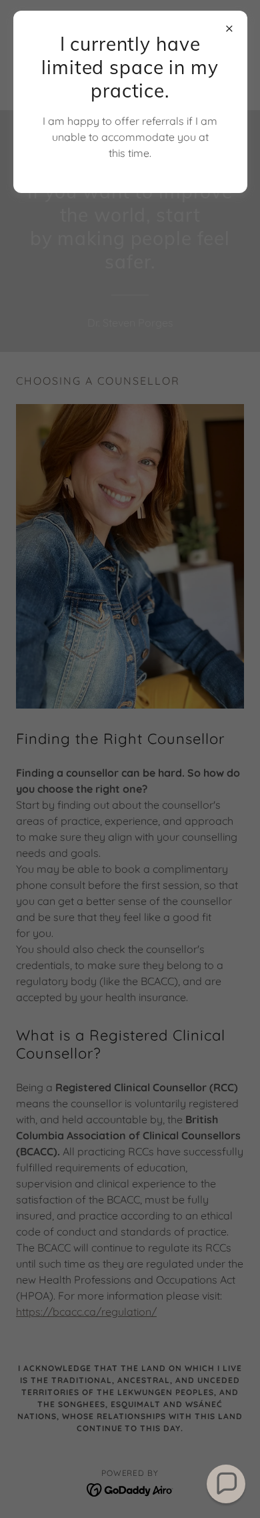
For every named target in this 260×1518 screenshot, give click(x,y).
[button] (226, 1484)
